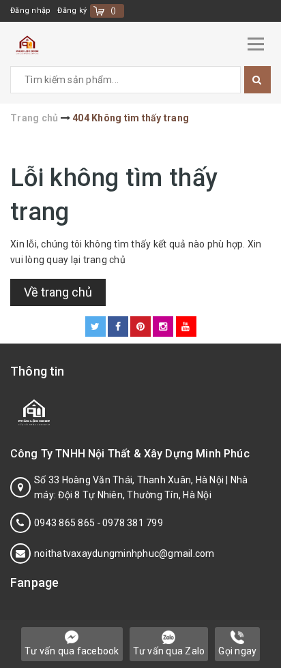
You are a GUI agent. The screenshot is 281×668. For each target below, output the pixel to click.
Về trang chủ (58, 292)
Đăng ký (72, 10)
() (113, 10)
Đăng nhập (30, 10)
